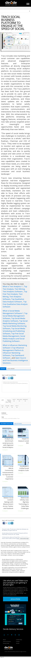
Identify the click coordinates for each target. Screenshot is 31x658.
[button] (4, 378)
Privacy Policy (6, 643)
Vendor (17, 643)
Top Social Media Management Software (15, 316)
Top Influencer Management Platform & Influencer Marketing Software (13, 351)
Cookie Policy (19, 639)
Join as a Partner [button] (15, 599)
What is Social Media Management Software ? (13, 312)
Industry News (5, 414)
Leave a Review (10, 368)
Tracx (18, 418)
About (4, 639)
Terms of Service (7, 641)
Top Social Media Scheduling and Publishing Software (14, 331)
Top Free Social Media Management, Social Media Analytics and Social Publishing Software (14, 337)
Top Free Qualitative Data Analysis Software (15, 304)
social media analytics (12, 418)
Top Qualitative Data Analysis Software (13, 300)
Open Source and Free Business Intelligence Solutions (15, 360)
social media (4, 418)
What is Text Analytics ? (13, 286)
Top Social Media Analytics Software (14, 319)
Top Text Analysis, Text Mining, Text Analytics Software (15, 289)
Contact (17, 641)
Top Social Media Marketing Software (15, 322)
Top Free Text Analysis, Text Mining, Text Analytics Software (15, 295)
